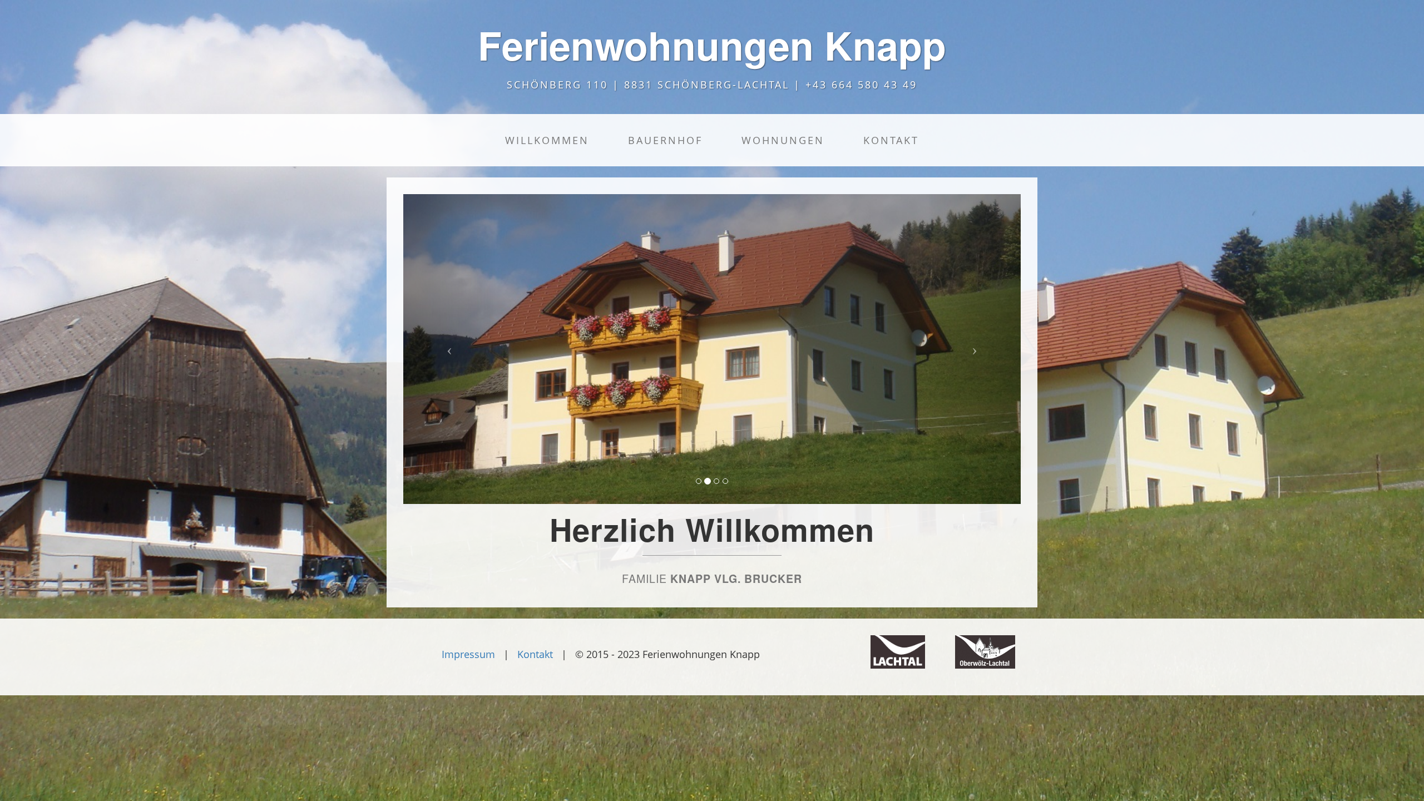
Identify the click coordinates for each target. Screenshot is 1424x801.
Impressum (468, 654)
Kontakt (891, 140)
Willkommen (547, 140)
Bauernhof (665, 140)
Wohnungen (782, 140)
